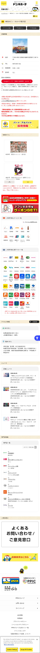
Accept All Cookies (26, 649)
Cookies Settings (12, 649)
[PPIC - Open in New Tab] (29, 583)
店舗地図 (35, 322)
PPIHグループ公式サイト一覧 (20, 627)
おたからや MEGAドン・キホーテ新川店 (19, 499)
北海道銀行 (11, 453)
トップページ (4, 13)
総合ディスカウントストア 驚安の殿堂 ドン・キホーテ (20, 3)
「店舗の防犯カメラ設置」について (20, 634)
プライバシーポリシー (20, 621)
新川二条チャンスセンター (15, 459)
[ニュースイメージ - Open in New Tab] (6, 376)
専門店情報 (34, 28)
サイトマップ (20, 608)
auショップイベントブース (15, 492)
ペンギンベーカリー (13, 486)
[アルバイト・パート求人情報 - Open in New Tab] (20, 124)
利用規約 (20, 618)
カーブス (10, 505)
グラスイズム (11, 479)
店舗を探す (20, 557)
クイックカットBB (13, 466)
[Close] (37, 639)
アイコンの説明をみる (31, 222)
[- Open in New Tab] (20, 202)
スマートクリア (12, 473)
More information (9, 644)
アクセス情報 (7, 28)
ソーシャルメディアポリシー (20, 624)
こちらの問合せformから (8, 101)
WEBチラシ (20, 28)
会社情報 (20, 615)
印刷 (36, 16)
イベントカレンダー (20, 630)
